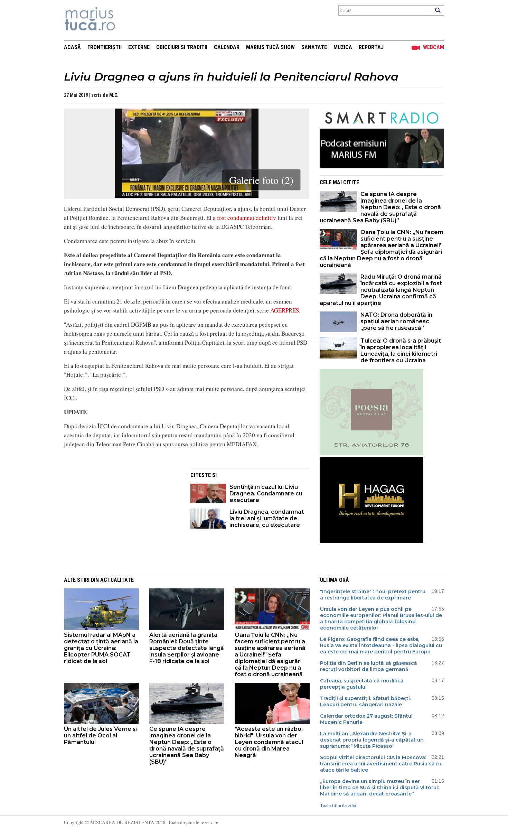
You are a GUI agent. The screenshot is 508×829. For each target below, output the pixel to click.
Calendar (226, 47)
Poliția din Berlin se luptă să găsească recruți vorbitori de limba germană (368, 666)
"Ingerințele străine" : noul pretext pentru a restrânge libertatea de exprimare (372, 594)
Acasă (72, 47)
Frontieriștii (104, 47)
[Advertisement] (122, 516)
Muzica (342, 47)
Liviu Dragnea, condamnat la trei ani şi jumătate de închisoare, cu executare (266, 518)
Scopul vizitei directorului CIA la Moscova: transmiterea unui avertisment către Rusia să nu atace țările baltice (381, 763)
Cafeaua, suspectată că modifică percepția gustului (362, 684)
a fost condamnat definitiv (244, 218)
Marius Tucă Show (270, 47)
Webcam (433, 47)
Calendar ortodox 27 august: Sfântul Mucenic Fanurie (366, 719)
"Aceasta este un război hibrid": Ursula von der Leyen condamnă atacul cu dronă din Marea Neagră (269, 742)
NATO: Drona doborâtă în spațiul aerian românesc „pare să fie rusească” (396, 321)
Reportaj (371, 47)
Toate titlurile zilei (338, 805)
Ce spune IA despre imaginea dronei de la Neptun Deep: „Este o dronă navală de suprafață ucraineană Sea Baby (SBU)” (380, 207)
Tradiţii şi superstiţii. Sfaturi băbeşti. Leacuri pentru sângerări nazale (365, 701)
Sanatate (314, 47)
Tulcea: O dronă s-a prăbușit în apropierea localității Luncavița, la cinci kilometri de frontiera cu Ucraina (400, 350)
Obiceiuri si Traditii (181, 47)
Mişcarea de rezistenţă (127, 20)
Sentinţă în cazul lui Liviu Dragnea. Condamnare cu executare (265, 493)
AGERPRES (284, 310)
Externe (139, 47)
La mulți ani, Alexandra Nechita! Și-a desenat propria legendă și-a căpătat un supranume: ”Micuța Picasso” (372, 739)
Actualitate (117, 580)
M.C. (114, 95)
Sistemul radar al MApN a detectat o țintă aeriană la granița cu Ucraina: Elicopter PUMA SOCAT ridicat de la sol (101, 648)
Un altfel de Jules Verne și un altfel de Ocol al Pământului (100, 735)
